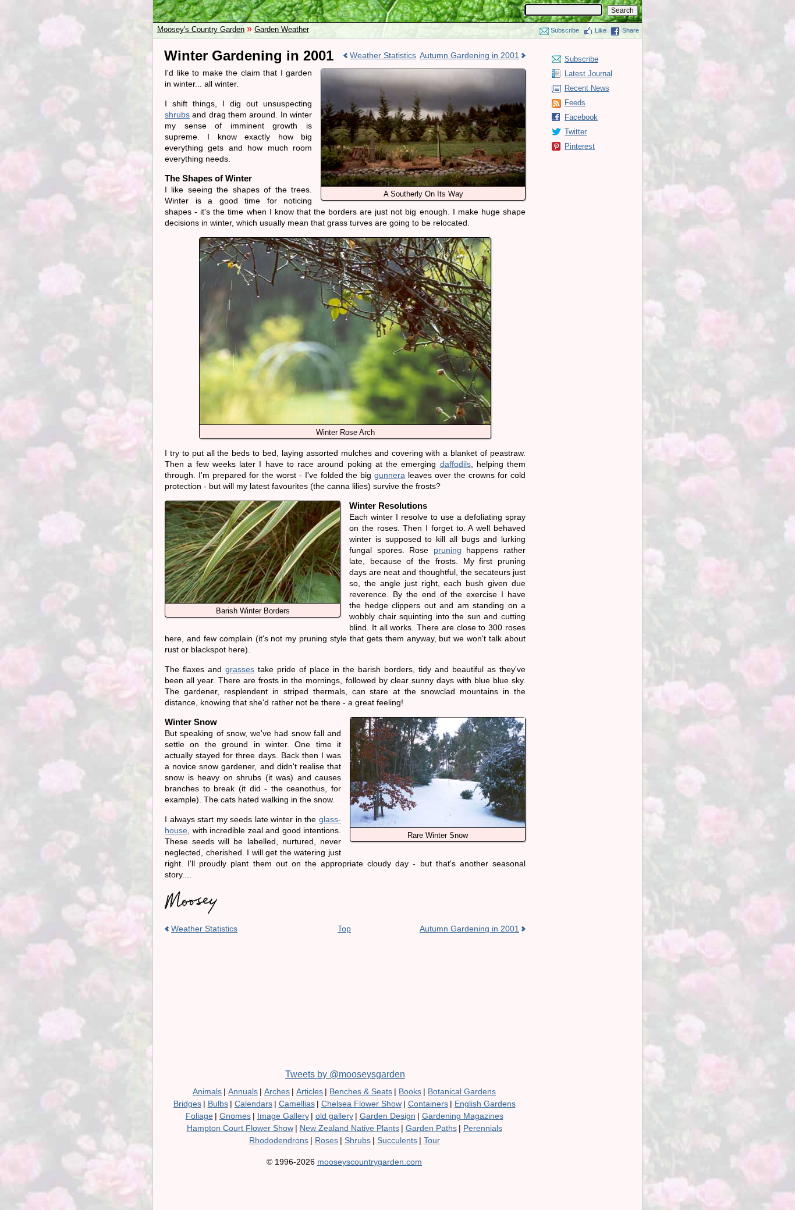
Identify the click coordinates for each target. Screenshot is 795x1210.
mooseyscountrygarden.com (369, 1161)
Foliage (199, 1115)
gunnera (389, 475)
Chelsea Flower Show (361, 1103)
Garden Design (388, 1115)
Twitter (576, 131)
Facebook (581, 117)
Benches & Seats (360, 1091)
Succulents (397, 1140)
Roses (326, 1140)
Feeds (575, 102)
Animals (207, 1091)
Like (600, 30)
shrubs (177, 114)
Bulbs (218, 1103)
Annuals (243, 1091)
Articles (309, 1091)
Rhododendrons (278, 1140)
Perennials (482, 1128)
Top (344, 928)
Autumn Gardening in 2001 (469, 55)
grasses (239, 669)
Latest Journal (588, 73)
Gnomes (235, 1115)
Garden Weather (281, 29)
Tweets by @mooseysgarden (345, 1074)
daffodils (455, 464)
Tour (432, 1140)
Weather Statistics (383, 55)
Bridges (187, 1103)
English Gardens (485, 1103)
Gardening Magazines (462, 1115)
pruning (448, 550)
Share (630, 30)
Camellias (297, 1103)
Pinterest (580, 146)
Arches (277, 1091)
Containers (428, 1103)
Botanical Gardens (462, 1091)
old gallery (334, 1115)
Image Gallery (283, 1115)
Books (410, 1091)
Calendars (253, 1103)
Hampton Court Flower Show (240, 1128)
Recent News (587, 88)
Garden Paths (431, 1128)
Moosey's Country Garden (200, 29)
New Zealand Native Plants (349, 1128)
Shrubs (358, 1140)
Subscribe (565, 30)
